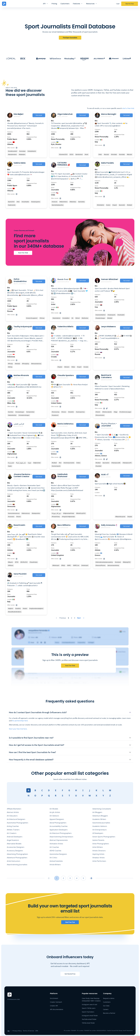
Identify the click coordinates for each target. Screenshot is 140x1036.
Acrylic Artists (55, 812)
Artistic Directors (99, 850)
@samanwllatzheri (106, 281)
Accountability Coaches (59, 826)
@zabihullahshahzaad (63, 479)
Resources (90, 3)
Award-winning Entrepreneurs (61, 837)
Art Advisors (54, 816)
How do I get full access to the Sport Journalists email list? (36, 745)
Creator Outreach (56, 1002)
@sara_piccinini (18, 576)
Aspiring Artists (98, 854)
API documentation (56, 1009)
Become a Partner (109, 1013)
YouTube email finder (89, 1019)
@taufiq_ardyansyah (19, 329)
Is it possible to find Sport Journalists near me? (31, 737)
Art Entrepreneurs (99, 830)
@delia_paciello (105, 165)
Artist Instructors (13, 861)
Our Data (106, 1006)
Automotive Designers (58, 854)
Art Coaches (54, 847)
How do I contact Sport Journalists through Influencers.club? (38, 712)
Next (79, 618)
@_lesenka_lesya (106, 329)
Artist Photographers (100, 844)
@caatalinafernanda (63, 167)
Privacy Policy (17, 1031)
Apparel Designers (57, 819)
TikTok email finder (88, 1023)
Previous (62, 618)
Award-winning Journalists (17, 864)
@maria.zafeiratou (62, 426)
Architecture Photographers (61, 833)
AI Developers (97, 833)
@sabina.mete (18, 165)
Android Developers (14, 837)
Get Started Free (70, 974)
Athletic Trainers (13, 830)
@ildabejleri (17, 116)
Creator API (54, 1006)
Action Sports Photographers (103, 837)
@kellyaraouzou (105, 527)
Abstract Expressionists (59, 840)
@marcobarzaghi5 (106, 116)
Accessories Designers (15, 847)
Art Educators (12, 816)
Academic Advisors (99, 826)
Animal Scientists (56, 861)
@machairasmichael (107, 428)
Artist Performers (99, 861)
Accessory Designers (15, 850)
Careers (105, 1009)
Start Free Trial (23, 253)
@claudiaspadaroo (62, 378)
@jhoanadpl (17, 479)
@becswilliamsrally (62, 527)
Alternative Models (14, 844)
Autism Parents (98, 840)
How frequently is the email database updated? (31, 759)
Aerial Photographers (58, 823)
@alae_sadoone (105, 477)
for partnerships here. (20, 721)
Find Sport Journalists (70, 38)
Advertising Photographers (17, 854)
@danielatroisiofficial (63, 281)
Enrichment (54, 998)
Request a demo (108, 998)
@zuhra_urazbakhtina (20, 283)
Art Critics (53, 857)
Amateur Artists (98, 857)
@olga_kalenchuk (62, 116)
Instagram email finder (90, 1016)
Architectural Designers (16, 819)
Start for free (129, 4)
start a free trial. (128, 108)
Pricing (54, 3)
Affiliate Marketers (14, 809)
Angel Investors (13, 840)
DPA (36, 1031)
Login (118, 4)
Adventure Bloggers (100, 816)
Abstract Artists (13, 812)
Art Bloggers (97, 812)
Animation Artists (56, 844)
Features (76, 3)
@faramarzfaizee (18, 426)
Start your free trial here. (18, 729)
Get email (39, 115)
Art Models (54, 809)
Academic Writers (99, 819)
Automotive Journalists (101, 823)
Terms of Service (28, 1031)
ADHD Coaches (55, 850)
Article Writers (55, 864)
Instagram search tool (89, 1004)
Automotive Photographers (17, 823)
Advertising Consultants (101, 809)
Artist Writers (97, 847)
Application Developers (59, 830)
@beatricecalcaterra (106, 380)
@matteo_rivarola (19, 378)
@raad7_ (16, 527)
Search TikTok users (88, 1008)
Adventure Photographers (17, 857)
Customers (64, 3)
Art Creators (11, 833)
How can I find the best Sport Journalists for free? (32, 752)
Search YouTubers (88, 1012)
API (44, 3)
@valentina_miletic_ (63, 329)
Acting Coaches (13, 826)
